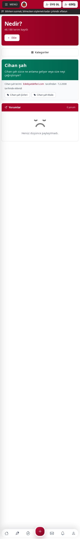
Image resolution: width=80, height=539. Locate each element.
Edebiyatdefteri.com (33, 84)
